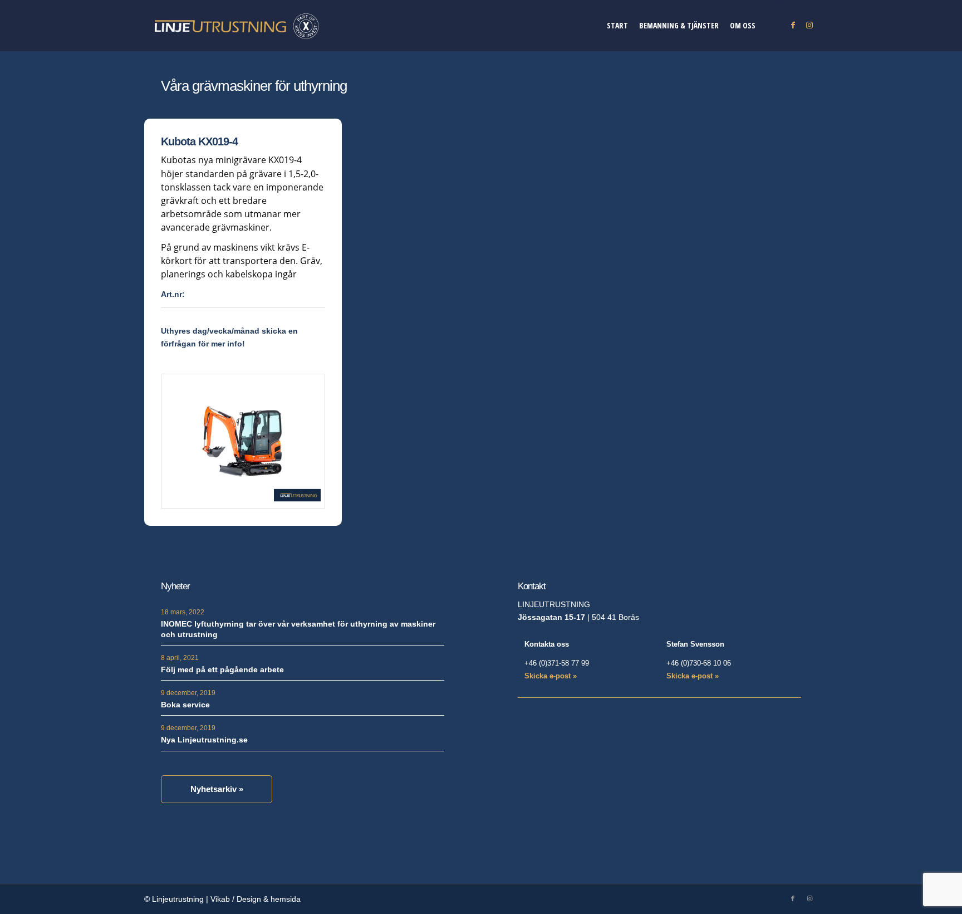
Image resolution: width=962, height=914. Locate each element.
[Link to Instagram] (809, 25)
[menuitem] (617, 26)
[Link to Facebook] (792, 25)
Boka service (185, 704)
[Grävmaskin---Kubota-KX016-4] (243, 441)
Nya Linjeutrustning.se (204, 739)
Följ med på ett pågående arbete (222, 669)
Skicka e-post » (550, 676)
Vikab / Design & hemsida (255, 899)
